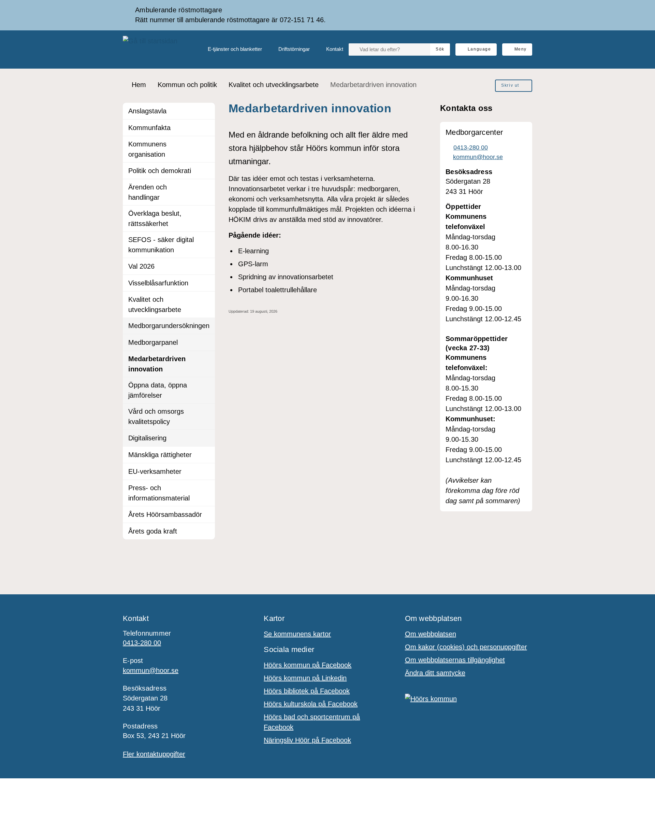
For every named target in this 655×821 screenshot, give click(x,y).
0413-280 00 (142, 643)
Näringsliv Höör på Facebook (307, 740)
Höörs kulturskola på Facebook (311, 704)
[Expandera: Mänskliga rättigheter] (207, 455)
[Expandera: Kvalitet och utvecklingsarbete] (207, 300)
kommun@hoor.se (150, 670)
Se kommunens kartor (297, 634)
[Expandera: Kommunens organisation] (207, 144)
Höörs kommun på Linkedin (305, 678)
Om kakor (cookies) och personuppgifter (466, 647)
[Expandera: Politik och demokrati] (207, 170)
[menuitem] (229, 49)
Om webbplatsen (430, 634)
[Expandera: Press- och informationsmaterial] (207, 488)
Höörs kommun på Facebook (307, 665)
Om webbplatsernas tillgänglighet (455, 660)
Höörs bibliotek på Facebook (307, 691)
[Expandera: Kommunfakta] (207, 127)
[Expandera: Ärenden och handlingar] (207, 187)
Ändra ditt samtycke (435, 673)
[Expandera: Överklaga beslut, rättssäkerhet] (207, 214)
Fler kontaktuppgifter (154, 754)
